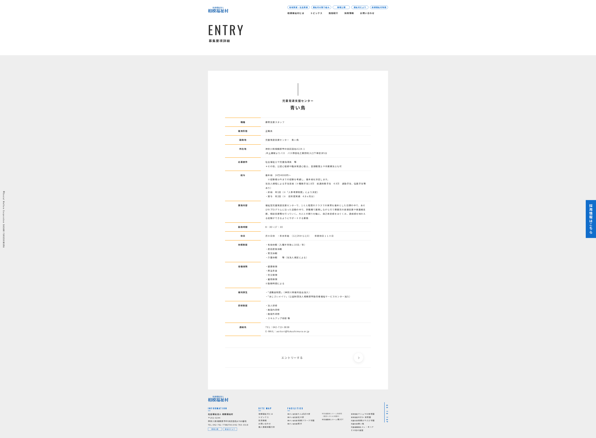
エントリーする (292, 358)
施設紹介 (333, 13)
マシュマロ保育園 (363, 413)
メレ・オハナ (362, 427)
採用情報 (349, 13)
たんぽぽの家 (298, 413)
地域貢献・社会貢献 (298, 7)
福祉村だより (360, 7)
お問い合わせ (367, 13)
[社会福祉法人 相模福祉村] (218, 10)
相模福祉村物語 (379, 7)
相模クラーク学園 (300, 420)
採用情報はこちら (590, 219)
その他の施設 (357, 430)
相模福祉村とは (295, 13)
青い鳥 (357, 423)
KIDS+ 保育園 (361, 417)
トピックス (316, 13)
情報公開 (341, 7)
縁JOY (332, 419)
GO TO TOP (387, 414)
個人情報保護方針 (266, 427)
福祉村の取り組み (321, 7)
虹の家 (295, 417)
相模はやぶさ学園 (363, 420)
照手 (294, 423)
